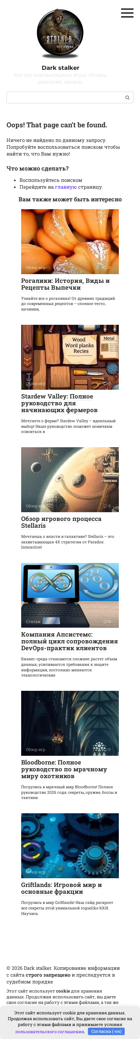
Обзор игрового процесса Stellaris (61, 521)
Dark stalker (60, 67)
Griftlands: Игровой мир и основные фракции (61, 888)
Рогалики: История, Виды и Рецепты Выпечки (65, 283)
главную (66, 187)
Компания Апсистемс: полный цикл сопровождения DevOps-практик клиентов (69, 641)
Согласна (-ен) (106, 1031)
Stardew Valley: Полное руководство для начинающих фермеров (59, 403)
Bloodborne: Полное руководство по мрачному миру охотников (64, 769)
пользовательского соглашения (49, 1031)
